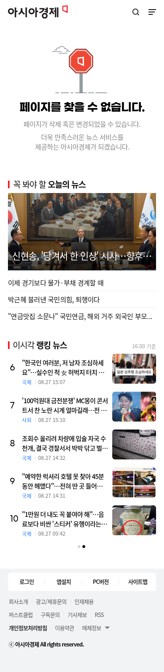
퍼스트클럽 (21, 615)
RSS (99, 615)
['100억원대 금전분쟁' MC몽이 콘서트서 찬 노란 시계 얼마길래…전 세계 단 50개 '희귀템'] (134, 407)
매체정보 (91, 628)
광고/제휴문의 (51, 601)
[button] (79, 546)
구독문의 (50, 615)
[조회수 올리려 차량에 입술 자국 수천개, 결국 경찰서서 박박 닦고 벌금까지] (134, 444)
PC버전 (101, 581)
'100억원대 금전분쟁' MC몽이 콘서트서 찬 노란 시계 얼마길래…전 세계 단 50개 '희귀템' (65, 405)
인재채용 (84, 601)
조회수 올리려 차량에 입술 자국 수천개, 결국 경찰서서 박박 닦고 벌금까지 (64, 443)
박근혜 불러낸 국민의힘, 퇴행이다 (54, 299)
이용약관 (64, 628)
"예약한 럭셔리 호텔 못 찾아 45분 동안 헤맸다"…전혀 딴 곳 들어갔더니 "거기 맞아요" (65, 481)
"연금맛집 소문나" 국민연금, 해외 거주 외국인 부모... (80, 316)
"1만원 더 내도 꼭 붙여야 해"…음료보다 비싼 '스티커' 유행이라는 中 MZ (65, 518)
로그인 (27, 581)
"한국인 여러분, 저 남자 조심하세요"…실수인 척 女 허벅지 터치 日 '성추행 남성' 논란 (63, 367)
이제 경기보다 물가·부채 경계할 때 (55, 283)
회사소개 (18, 601)
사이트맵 (137, 581)
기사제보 (77, 615)
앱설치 (64, 581)
